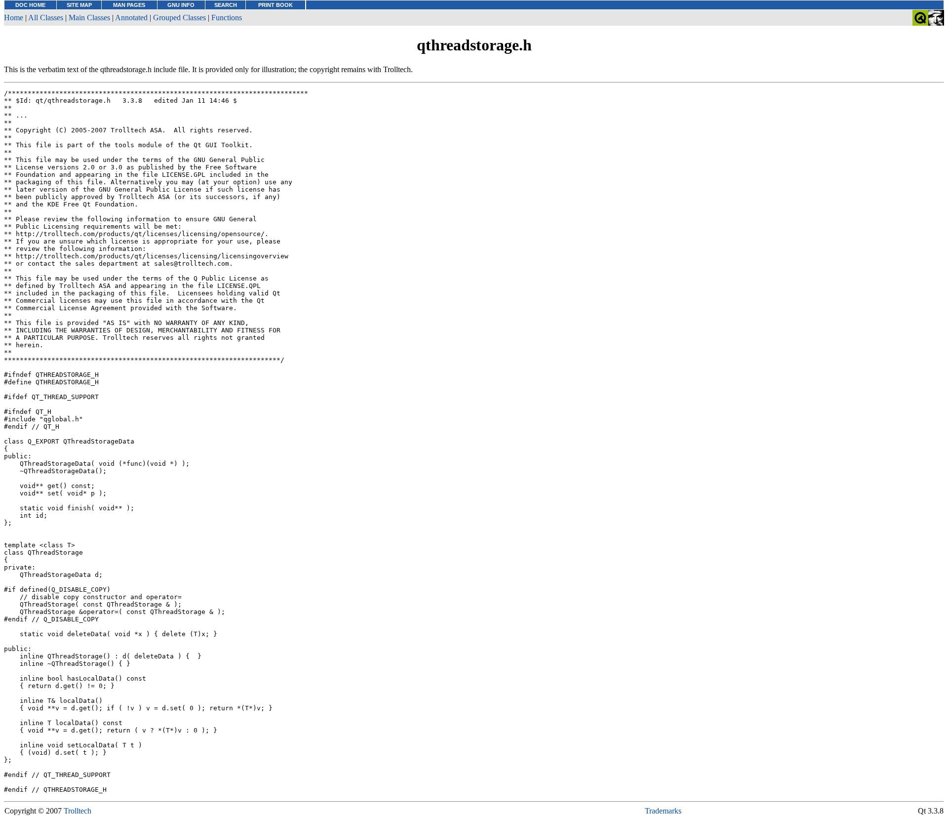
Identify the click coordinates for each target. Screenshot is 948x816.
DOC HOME (30, 5)
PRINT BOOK (275, 5)
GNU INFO (181, 5)
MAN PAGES (129, 5)
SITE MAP (79, 5)
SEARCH (225, 5)
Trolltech (77, 811)
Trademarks (663, 811)
